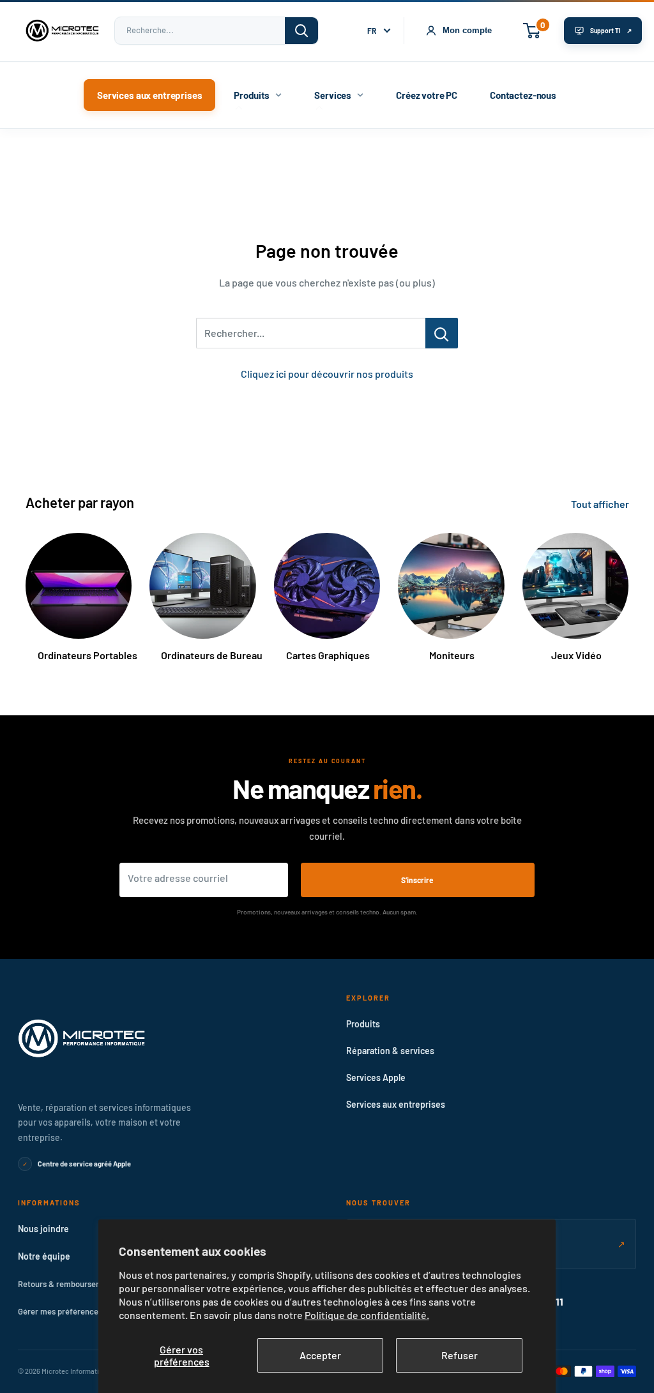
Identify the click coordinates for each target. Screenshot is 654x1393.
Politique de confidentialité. (367, 1315)
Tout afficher (601, 504)
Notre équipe (44, 1256)
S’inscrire (417, 879)
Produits (252, 95)
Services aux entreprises (149, 95)
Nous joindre (43, 1228)
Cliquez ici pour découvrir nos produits (327, 374)
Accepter (320, 1355)
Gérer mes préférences (60, 1311)
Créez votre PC (426, 95)
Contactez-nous (523, 95)
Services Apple (376, 1077)
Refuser (459, 1355)
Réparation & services (390, 1050)
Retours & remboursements (68, 1284)
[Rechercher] (301, 30)
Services (332, 95)
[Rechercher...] (441, 333)
